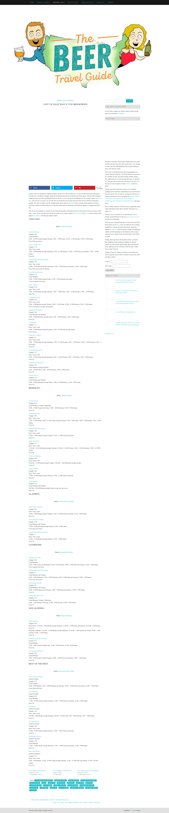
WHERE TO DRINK (43, 2)
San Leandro (64, 787)
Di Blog (133, 810)
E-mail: (107, 261)
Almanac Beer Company (66, 501)
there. (110, 211)
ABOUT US (100, 2)
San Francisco (78, 213)
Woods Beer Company (35, 335)
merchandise (120, 113)
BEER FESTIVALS (87, 2)
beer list (52, 782)
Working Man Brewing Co (36, 595)
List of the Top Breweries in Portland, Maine (76, 802)
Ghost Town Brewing (35, 244)
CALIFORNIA (70, 100)
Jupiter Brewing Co (34, 441)
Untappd (33, 790)
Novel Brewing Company (36, 272)
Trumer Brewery (33, 481)
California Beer (35, 785)
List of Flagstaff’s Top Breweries (62, 770)
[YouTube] (135, 2)
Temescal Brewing (66, 226)
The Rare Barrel (66, 395)
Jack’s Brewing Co (34, 721)
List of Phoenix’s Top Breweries (125, 312)
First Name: (108, 266)
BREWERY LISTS (58, 2)
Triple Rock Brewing (34, 456)
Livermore (44, 787)
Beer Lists (61, 782)
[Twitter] (132, 2)
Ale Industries (32, 322)
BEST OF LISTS (73, 2)
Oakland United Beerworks (36, 362)
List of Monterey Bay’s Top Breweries (87, 770)
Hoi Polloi (34, 787)
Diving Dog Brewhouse (35, 350)
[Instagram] (139, 2)
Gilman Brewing (33, 468)
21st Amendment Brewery (36, 651)
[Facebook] (130, 2)
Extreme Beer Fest (128, 201)
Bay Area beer (34, 782)
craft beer (47, 785)
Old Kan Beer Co (33, 375)
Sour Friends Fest (117, 201)
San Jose (87, 213)
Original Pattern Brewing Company (38, 259)
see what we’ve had (133, 217)
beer (43, 782)
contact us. (114, 229)
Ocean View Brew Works (66, 671)
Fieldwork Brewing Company (37, 428)
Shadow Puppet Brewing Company (38, 570)
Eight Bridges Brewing (35, 583)
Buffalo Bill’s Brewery (35, 736)
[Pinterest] (137, 2)
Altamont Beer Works (66, 552)
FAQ (72, 203)
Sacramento (37, 215)
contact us (129, 183)
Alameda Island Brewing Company (38, 532)
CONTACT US (109, 333)
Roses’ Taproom (33, 285)
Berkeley (71, 782)
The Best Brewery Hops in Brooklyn (49, 800)
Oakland (53, 787)
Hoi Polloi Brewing (34, 413)
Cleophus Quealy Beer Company (38, 638)
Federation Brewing (34, 297)
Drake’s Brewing (66, 616)
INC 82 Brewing (33, 691)
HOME (32, 2)
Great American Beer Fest (119, 198)
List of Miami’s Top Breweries (37, 770)
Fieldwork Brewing (86, 785)
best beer (80, 782)
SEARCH (110, 2)
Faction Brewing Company (36, 519)
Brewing (89, 782)
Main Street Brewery (34, 751)
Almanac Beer (73, 780)
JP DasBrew (32, 706)
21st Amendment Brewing (43, 780)
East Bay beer (72, 785)
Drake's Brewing (59, 785)
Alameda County (60, 780)
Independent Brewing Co (36, 310)
